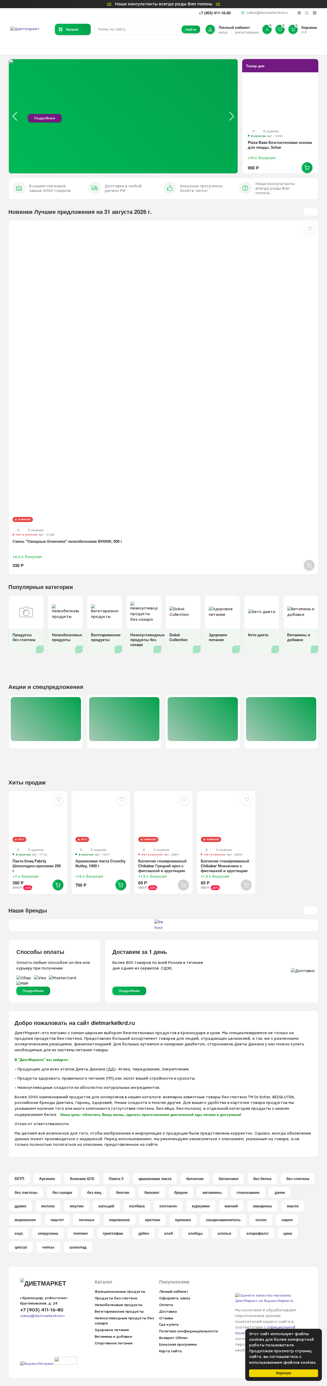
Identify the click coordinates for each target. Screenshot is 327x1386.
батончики (228, 1178)
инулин (77, 1206)
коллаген (168, 1206)
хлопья (224, 1233)
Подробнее (44, 118)
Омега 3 (116, 1178)
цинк (287, 1233)
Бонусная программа (178, 1344)
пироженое (119, 1219)
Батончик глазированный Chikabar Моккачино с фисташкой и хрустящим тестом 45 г (225, 868)
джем (280, 1192)
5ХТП (19, 1178)
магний (231, 1206)
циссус (21, 1247)
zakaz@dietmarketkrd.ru (267, 13)
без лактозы (26, 1192)
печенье (86, 1219)
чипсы (48, 1247)
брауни (181, 1192)
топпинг (80, 1233)
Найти (190, 29)
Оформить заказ (174, 1298)
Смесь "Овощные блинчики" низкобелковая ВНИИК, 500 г (67, 541)
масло (293, 1206)
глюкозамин (248, 1192)
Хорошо (283, 1373)
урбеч (143, 1233)
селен (260, 1219)
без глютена (297, 1178)
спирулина (48, 1233)
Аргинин (47, 1178)
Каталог (72, 29)
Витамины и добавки (113, 1336)
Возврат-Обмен (173, 1338)
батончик (195, 1178)
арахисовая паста (154, 1178)
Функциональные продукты (120, 1291)
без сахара (62, 1192)
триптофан (113, 1233)
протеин (152, 1219)
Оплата (166, 1305)
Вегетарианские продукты (119, 1311)
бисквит (151, 1192)
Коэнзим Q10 (82, 1178)
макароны (262, 1206)
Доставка (168, 1311)
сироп (287, 1219)
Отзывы (166, 1318)
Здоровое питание (112, 1330)
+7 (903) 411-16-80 (215, 13)
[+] (307, 167)
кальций (106, 1206)
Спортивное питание (114, 1343)
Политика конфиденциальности (188, 1331)
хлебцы (195, 1233)
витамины (212, 1192)
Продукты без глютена (116, 1298)
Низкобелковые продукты (118, 1305)
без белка (262, 1178)
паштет (57, 1219)
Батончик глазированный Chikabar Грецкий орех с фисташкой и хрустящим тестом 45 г (162, 868)
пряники (183, 1219)
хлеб (168, 1233)
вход (223, 32)
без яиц (94, 1192)
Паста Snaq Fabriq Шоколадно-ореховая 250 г (37, 865)
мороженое (25, 1219)
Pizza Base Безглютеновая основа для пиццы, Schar (280, 145)
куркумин (201, 1206)
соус (19, 1233)
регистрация (247, 32)
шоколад (78, 1247)
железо (48, 1206)
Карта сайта (170, 1351)
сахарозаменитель (223, 1219)
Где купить (169, 1324)
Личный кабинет (173, 1291)
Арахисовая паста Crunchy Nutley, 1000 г (100, 863)
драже (20, 1206)
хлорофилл (257, 1233)
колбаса (137, 1206)
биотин (122, 1192)
